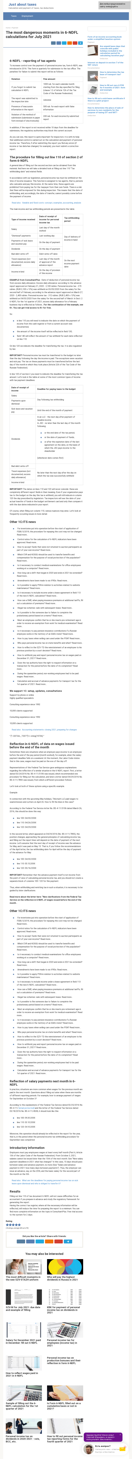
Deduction (104, 58)
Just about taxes (22, 4)
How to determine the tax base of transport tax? (112, 73)
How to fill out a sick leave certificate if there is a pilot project (106, 99)
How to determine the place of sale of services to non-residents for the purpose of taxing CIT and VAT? (105, 110)
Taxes (13, 16)
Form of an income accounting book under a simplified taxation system (105, 38)
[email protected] (26, 1108)
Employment (27, 16)
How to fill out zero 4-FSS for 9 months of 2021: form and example (112, 87)
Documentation (94, 68)
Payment (91, 42)
